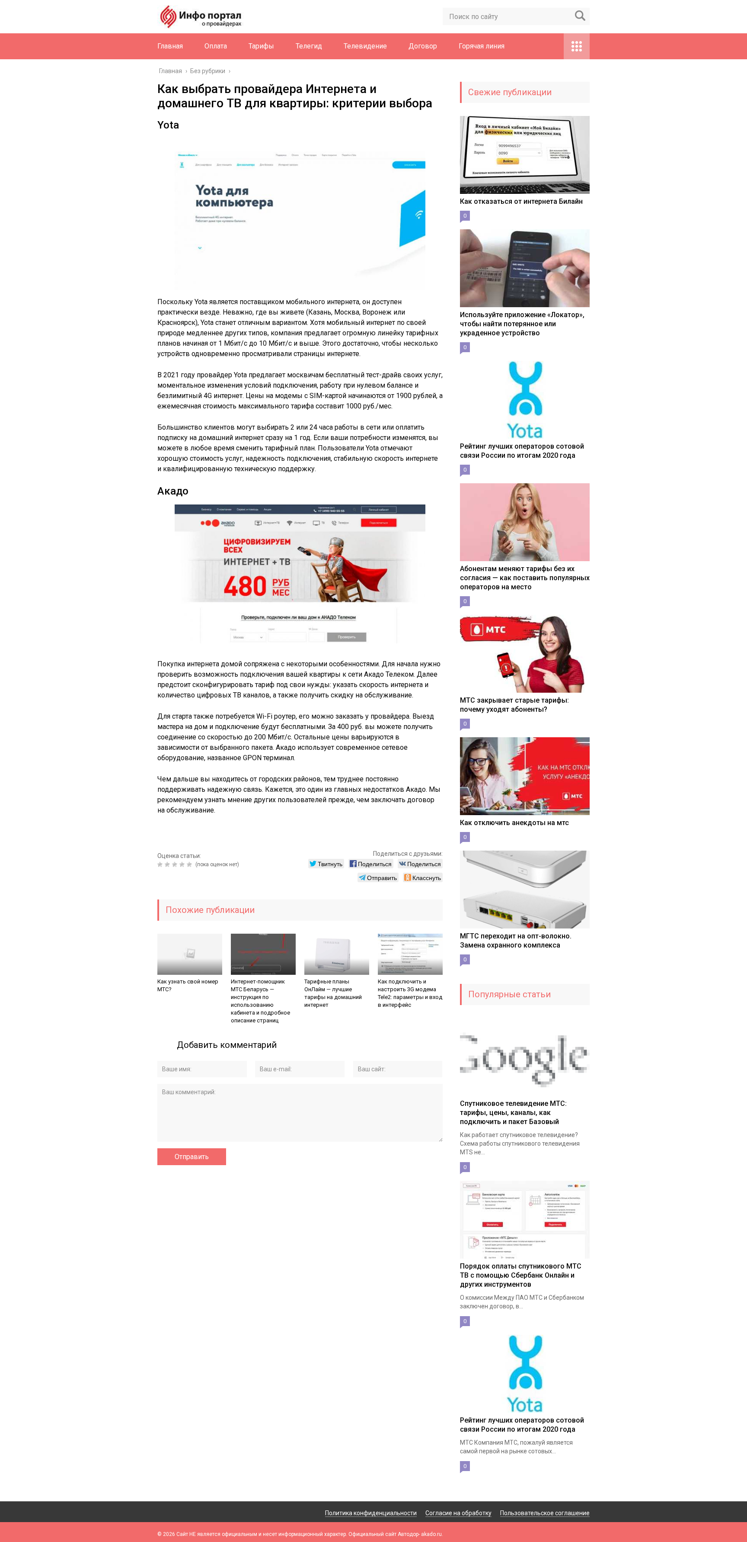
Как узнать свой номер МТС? (187, 985)
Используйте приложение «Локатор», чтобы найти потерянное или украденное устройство (522, 324)
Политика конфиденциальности (371, 1513)
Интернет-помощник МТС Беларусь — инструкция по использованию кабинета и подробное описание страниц (260, 1001)
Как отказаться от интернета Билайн (521, 201)
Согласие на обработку (458, 1513)
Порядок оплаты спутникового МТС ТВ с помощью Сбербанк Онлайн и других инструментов (520, 1275)
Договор (423, 46)
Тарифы (261, 46)
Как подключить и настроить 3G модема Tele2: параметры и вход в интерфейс (410, 993)
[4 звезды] (183, 864)
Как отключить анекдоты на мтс (514, 823)
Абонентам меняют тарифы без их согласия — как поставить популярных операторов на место (525, 578)
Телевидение (365, 46)
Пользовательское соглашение (545, 1513)
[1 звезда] (161, 864)
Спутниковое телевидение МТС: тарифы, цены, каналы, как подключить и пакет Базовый (513, 1112)
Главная (170, 46)
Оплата (215, 46)
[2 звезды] (168, 864)
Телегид (309, 46)
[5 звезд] (190, 864)
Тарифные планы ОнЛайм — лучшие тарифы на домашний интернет (333, 993)
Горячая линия (481, 46)
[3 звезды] (175, 864)
